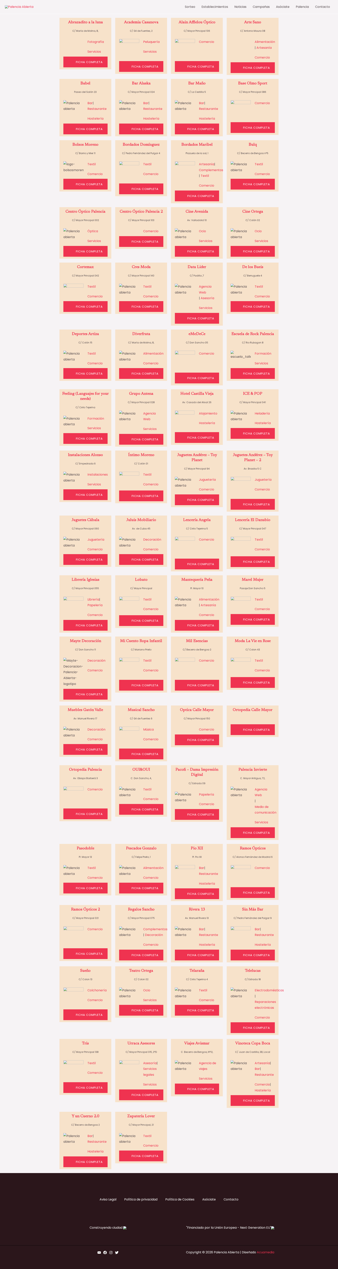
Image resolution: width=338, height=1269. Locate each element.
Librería (93, 599)
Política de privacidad (140, 1199)
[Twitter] (117, 1252)
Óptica (92, 231)
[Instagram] (111, 1252)
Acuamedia (265, 1252)
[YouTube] (99, 1252)
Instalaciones (97, 474)
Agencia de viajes (207, 1066)
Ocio (202, 231)
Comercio (206, 42)
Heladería (262, 413)
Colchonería (97, 990)
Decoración (152, 539)
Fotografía (95, 42)
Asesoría (207, 298)
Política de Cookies (179, 1199)
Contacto (231, 1199)
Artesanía (264, 47)
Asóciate (209, 1199)
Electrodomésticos (269, 990)
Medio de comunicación (265, 810)
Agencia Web (205, 289)
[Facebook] (105, 1252)
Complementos (211, 170)
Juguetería (207, 479)
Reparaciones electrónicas (265, 1005)
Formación (263, 353)
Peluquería (151, 42)
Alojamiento (208, 413)
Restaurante (97, 109)
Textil (91, 164)
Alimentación (265, 42)
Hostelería (95, 118)
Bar (90, 103)
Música (148, 729)
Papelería (94, 605)
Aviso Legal (108, 1199)
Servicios (94, 51)
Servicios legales (150, 1072)
